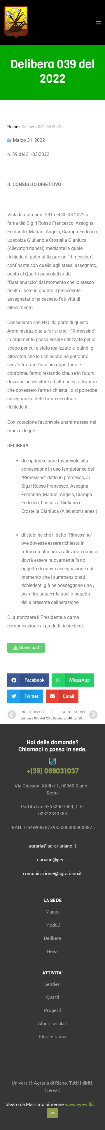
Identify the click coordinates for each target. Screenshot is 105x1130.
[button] (26, 648)
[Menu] (98, 22)
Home (12, 126)
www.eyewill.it (80, 1104)
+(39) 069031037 (53, 771)
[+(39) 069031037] (52, 761)
